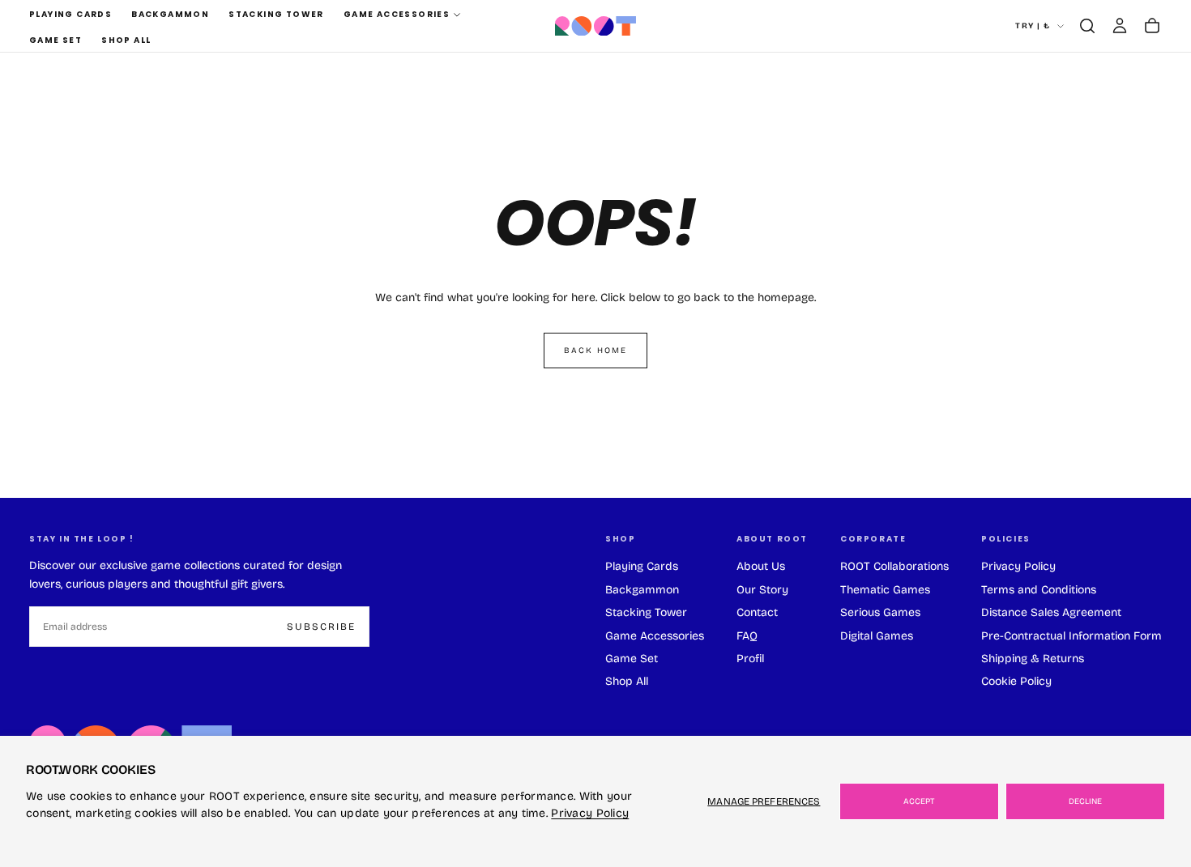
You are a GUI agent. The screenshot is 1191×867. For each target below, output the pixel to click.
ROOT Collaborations (894, 566)
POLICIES (1006, 539)
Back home (595, 350)
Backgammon (170, 14)
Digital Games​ (876, 636)
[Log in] (1119, 26)
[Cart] (1152, 26)
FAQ (747, 636)
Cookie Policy (1016, 681)
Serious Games (880, 612)
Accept (919, 801)
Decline (1086, 801)
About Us (760, 566)
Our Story (762, 590)
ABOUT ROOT (772, 539)
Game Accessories (397, 14)
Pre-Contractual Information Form (1071, 636)
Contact (757, 612)
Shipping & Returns (1032, 658)
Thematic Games (885, 590)
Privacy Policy (590, 813)
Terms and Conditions (1038, 590)
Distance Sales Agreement (1051, 612)
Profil (750, 658)
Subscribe (321, 626)
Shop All (126, 40)
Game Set (55, 40)
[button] (1087, 26)
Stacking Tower (276, 14)
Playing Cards (70, 14)
